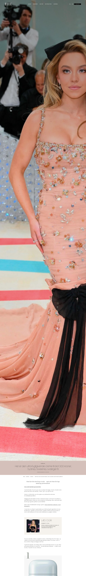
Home (24, 476)
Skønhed (35, 4)
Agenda (56, 4)
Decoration (48, 4)
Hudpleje (43, 463)
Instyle (27, 498)
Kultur (41, 4)
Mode (29, 4)
